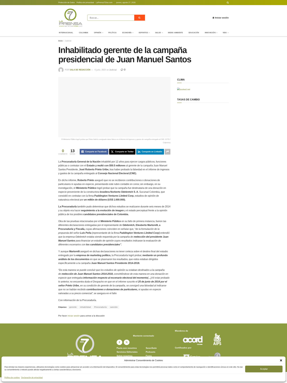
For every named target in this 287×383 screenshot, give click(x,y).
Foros (149, 356)
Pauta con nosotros (127, 348)
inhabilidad (85, 307)
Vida (225, 33)
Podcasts (150, 352)
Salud (158, 33)
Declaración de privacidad (32, 378)
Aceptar (264, 369)
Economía (127, 33)
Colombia (83, 33)
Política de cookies (12, 378)
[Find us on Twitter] (126, 342)
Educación (194, 33)
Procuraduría (100, 307)
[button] (281, 360)
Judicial (68, 41)
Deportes (143, 33)
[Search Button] (228, 2)
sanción (114, 307)
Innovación (210, 33)
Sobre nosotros (124, 356)
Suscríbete (151, 348)
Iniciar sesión (221, 17)
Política (112, 33)
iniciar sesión (74, 315)
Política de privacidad (85, 2)
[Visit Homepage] (70, 17)
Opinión (97, 33)
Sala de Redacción (80, 70)
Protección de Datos (66, 2)
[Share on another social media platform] (167, 152)
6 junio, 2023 (100, 70)
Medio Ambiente (175, 33)
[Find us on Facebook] (119, 342)
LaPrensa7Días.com (104, 2)
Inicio (60, 41)
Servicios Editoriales (127, 352)
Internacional (66, 33)
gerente (73, 307)
